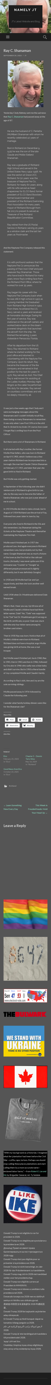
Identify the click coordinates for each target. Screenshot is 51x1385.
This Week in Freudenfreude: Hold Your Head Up (37, 809)
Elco (5, 756)
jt (26, 55)
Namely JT (25, 10)
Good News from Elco (13, 769)
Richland (12, 786)
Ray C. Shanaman (15, 116)
